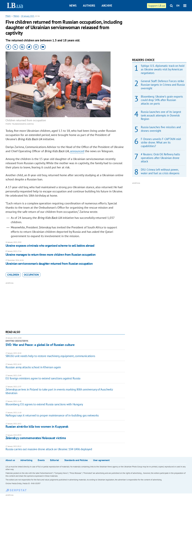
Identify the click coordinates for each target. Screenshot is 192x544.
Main (8, 15)
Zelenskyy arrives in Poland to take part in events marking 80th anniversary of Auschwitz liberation (59, 391)
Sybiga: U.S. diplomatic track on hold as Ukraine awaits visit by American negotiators (162, 69)
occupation (31, 274)
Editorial (54, 460)
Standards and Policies (76, 460)
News (72, 5)
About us (10, 460)
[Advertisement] (65, 306)
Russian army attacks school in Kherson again (33, 367)
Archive (107, 5)
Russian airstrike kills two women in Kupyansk (37, 426)
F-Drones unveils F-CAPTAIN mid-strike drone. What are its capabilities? (161, 142)
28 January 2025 (27, 16)
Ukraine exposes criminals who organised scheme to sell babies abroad (50, 246)
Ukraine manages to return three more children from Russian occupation (51, 255)
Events (41, 460)
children (13, 274)
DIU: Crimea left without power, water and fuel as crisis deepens (160, 171)
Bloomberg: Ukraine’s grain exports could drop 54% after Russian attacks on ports (162, 100)
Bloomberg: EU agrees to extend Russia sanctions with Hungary (44, 404)
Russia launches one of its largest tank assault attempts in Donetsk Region (161, 115)
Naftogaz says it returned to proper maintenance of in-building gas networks (52, 415)
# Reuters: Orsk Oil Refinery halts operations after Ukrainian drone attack (160, 157)
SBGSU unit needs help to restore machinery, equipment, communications (50, 356)
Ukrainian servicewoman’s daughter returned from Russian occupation (49, 264)
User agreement (101, 460)
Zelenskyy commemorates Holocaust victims (36, 438)
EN (177, 5)
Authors (89, 5)
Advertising (26, 460)
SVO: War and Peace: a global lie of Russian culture (40, 345)
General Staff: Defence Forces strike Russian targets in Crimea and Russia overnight (163, 84)
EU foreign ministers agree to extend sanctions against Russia (43, 378)
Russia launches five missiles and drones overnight (161, 129)
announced (77, 151)
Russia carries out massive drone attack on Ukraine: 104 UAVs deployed (49, 449)
